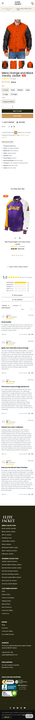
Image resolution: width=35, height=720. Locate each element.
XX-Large (14, 94)
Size (3, 86)
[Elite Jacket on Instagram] (21, 708)
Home (3, 8)
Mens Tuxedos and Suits (9, 551)
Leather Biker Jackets (8, 541)
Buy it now (17, 116)
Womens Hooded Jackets (10, 571)
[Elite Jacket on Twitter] (14, 708)
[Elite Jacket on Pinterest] (17, 708)
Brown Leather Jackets (9, 528)
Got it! (6, 717)
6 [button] (22, 255)
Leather (22, 135)
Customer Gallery (7, 610)
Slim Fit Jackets (6, 535)
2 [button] (14, 255)
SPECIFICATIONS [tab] (7, 142)
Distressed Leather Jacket (10, 547)
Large (27, 90)
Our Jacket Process (8, 634)
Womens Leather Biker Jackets (11, 577)
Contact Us (5, 613)
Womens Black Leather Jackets (11, 565)
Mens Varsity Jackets (9, 9)
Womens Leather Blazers (9, 584)
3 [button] (16, 255)
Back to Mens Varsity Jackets (18, 267)
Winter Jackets (6, 544)
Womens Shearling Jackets (10, 574)
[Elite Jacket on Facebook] (10, 708)
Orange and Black (8, 102)
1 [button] (12, 255)
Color (3, 97)
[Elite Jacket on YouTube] (24, 708)
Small (12, 90)
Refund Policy (6, 604)
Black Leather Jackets (8, 531)
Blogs (3, 625)
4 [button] (18, 255)
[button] (30, 334)
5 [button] (20, 255)
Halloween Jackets (7, 554)
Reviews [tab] (4, 305)
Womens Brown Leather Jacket (11, 568)
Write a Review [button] (18, 295)
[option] (17, 225)
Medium (20, 90)
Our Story (5, 628)
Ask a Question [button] (18, 299)
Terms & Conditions (8, 598)
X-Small (5, 90)
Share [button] (5, 334)
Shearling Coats (7, 538)
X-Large (5, 94)
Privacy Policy (6, 594)
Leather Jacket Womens (9, 561)
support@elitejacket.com (10, 655)
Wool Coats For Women (9, 580)
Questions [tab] (15, 305)
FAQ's (3, 591)
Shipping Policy (6, 601)
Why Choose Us (7, 607)
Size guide (21, 122)
